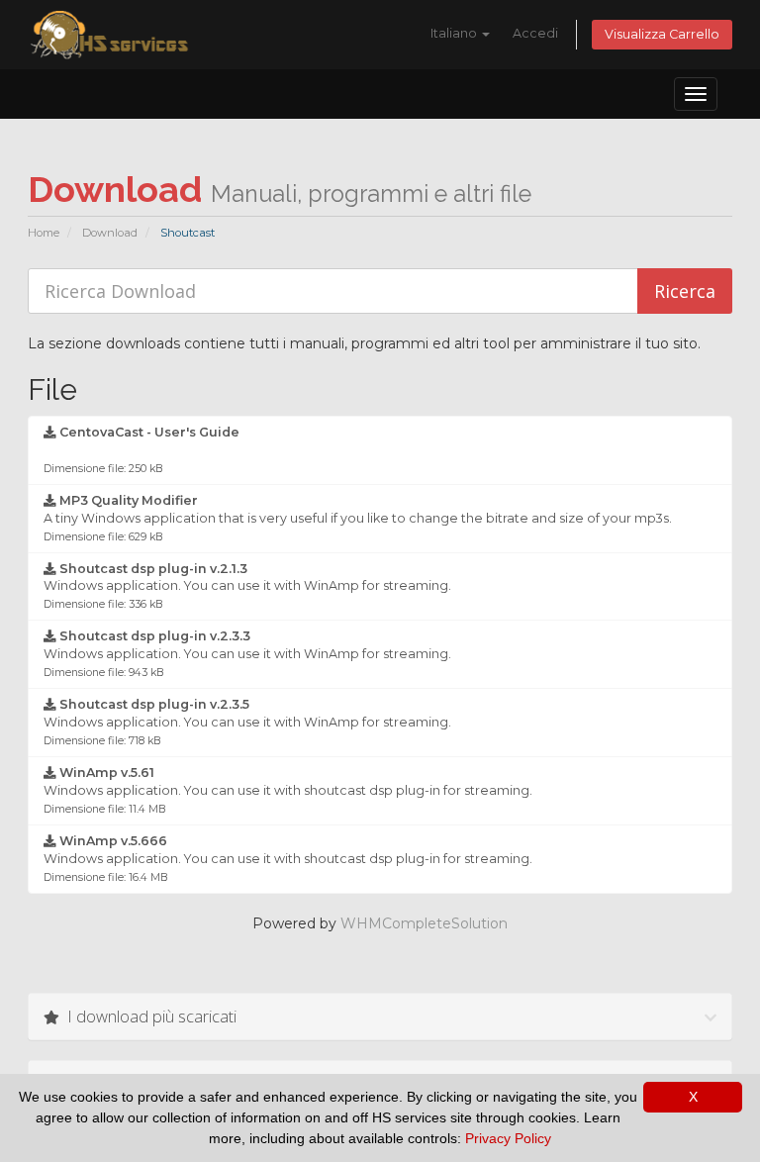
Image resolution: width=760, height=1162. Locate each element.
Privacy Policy (508, 1138)
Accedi (535, 33)
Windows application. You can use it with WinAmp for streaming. (247, 586)
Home (43, 233)
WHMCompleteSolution (424, 923)
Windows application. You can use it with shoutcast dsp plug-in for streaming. (288, 790)
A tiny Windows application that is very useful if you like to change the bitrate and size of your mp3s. (358, 518)
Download (110, 233)
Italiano (455, 33)
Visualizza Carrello (662, 34)
